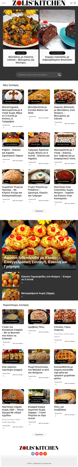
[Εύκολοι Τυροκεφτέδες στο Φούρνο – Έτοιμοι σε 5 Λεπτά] (10, 279)
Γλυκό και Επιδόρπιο (57, 53)
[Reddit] (45, 454)
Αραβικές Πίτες (36, 327)
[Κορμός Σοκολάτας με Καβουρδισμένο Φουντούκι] (57, 29)
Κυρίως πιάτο (21, 53)
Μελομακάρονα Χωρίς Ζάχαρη (37, 293)
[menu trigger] (4, 3)
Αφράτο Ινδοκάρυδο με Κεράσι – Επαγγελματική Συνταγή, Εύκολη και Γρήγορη (35, 261)
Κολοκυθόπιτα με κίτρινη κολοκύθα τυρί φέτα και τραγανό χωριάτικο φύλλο (64, 373)
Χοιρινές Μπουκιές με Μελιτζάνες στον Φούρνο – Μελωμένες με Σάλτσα (64, 113)
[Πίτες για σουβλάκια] (65, 396)
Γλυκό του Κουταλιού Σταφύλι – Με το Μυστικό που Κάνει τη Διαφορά (12, 333)
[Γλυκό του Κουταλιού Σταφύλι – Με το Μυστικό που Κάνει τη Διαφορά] (13, 316)
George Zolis (6, 125)
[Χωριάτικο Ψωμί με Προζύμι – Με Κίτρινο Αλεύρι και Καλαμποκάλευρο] (13, 176)
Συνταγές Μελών (36, 401)
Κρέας (59, 321)
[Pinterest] (37, 454)
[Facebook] (33, 454)
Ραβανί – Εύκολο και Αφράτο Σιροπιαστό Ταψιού (12, 153)
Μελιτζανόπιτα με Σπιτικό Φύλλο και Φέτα (38, 110)
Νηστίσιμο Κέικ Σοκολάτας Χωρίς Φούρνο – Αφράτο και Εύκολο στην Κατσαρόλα (64, 193)
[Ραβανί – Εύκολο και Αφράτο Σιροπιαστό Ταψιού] (13, 139)
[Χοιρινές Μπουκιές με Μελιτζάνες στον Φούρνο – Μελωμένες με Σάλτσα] (65, 97)
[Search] (75, 3)
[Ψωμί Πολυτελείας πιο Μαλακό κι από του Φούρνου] (39, 356)
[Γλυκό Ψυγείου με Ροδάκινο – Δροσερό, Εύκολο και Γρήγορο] (39, 176)
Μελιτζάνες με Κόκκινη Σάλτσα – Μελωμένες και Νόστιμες (20, 60)
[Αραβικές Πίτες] (39, 316)
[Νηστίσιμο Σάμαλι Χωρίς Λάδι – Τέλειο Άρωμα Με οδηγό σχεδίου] (13, 396)
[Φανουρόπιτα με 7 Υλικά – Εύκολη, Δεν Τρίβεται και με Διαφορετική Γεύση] (65, 139)
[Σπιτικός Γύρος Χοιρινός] (65, 316)
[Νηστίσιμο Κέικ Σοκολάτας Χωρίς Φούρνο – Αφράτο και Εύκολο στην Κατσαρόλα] (65, 176)
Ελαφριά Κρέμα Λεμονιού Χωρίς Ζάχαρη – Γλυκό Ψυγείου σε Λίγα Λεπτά (37, 413)
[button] (36, 70)
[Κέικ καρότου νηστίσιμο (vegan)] (13, 356)
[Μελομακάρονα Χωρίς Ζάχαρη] (10, 294)
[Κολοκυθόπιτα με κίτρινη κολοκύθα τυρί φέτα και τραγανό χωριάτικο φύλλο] (65, 356)
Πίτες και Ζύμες (35, 101)
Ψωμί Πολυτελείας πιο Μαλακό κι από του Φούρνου (38, 370)
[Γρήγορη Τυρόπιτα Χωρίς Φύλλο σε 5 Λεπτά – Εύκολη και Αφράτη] (39, 139)
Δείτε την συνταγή (17, 126)
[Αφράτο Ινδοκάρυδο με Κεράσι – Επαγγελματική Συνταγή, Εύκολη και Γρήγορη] (39, 245)
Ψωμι (6, 181)
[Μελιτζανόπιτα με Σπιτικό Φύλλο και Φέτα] (39, 97)
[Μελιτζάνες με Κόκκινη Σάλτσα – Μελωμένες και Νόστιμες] (20, 29)
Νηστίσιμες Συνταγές (11, 101)
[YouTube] (41, 454)
